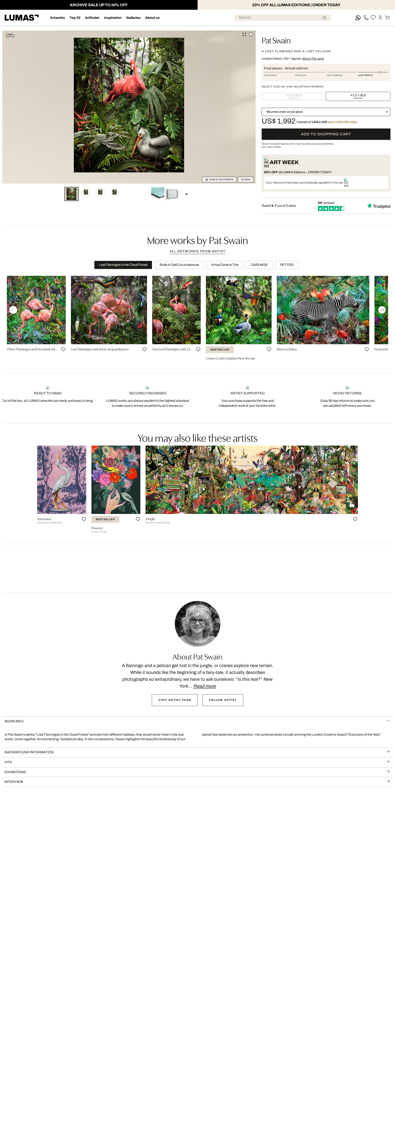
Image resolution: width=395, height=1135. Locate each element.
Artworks (57, 17)
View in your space (221, 179)
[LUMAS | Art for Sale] (22, 18)
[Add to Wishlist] (251, 34)
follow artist (223, 699)
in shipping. (322, 144)
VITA (8, 762)
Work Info (14, 721)
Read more (204, 686)
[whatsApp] (358, 17)
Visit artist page (174, 699)
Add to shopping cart (326, 134)
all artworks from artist (197, 251)
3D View (245, 179)
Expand (244, 34)
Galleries (133, 17)
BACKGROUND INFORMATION (29, 752)
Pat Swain (276, 39)
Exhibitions (15, 772)
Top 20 (74, 17)
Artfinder (92, 17)
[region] (197, 319)
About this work (313, 58)
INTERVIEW (14, 782)
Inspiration (113, 17)
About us (152, 17)
